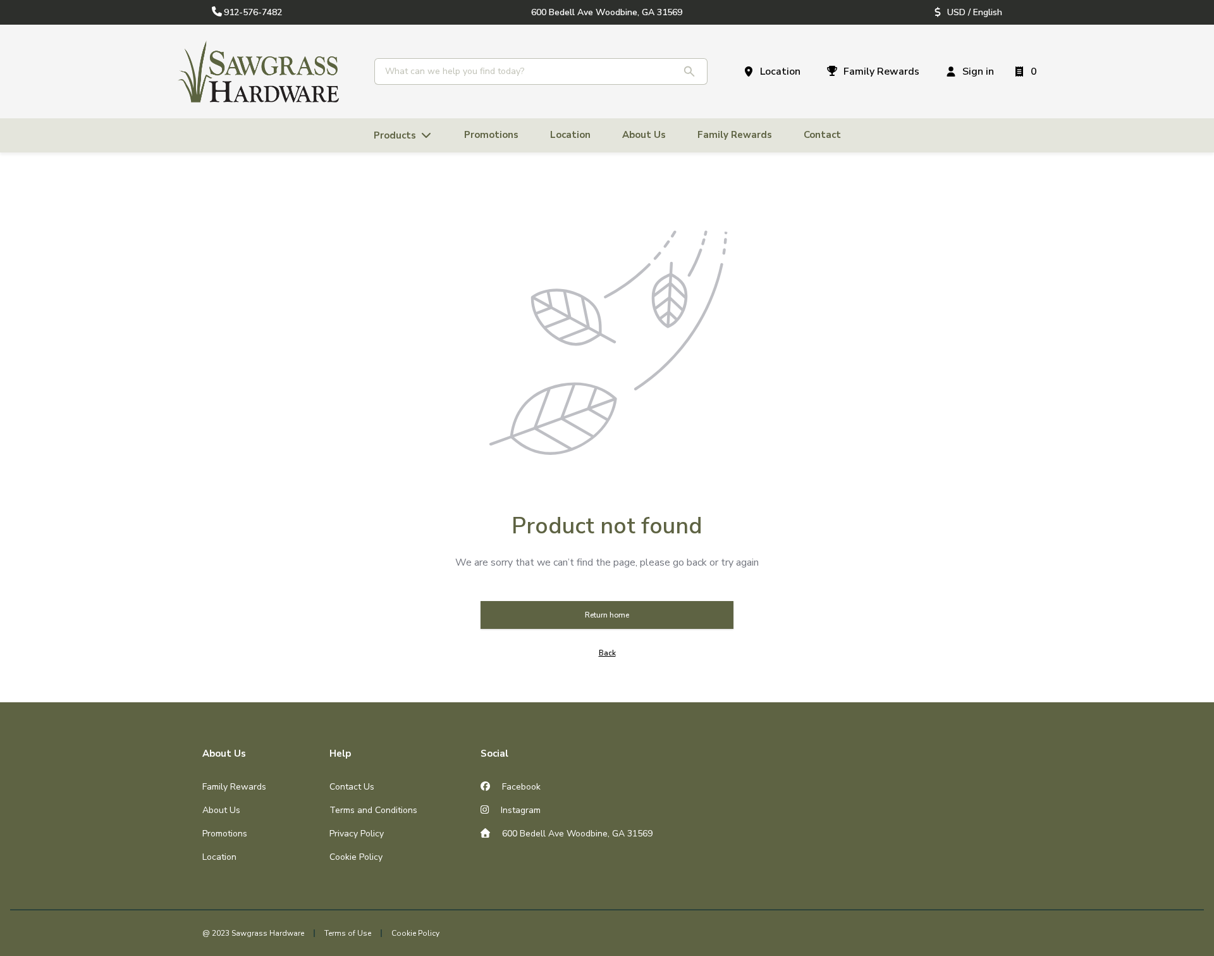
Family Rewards (234, 787)
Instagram (519, 810)
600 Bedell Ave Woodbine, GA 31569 (576, 834)
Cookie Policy (356, 857)
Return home (607, 615)
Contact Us (351, 787)
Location (219, 857)
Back (607, 653)
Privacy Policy (356, 834)
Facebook (520, 787)
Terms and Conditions (373, 810)
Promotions (224, 834)
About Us (221, 810)
